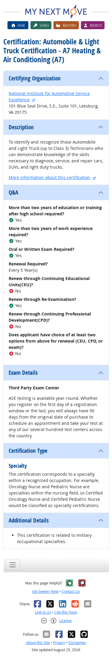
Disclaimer (77, 642)
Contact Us (71, 591)
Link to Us (43, 612)
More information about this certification (49, 177)
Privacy (59, 642)
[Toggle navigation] (12, 564)
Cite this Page (65, 612)
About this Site (38, 642)
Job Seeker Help (45, 591)
